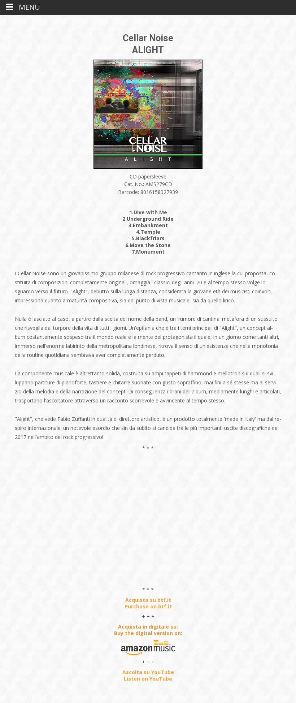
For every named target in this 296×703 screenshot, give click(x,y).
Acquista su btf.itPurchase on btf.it (148, 603)
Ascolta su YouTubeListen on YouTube (148, 675)
